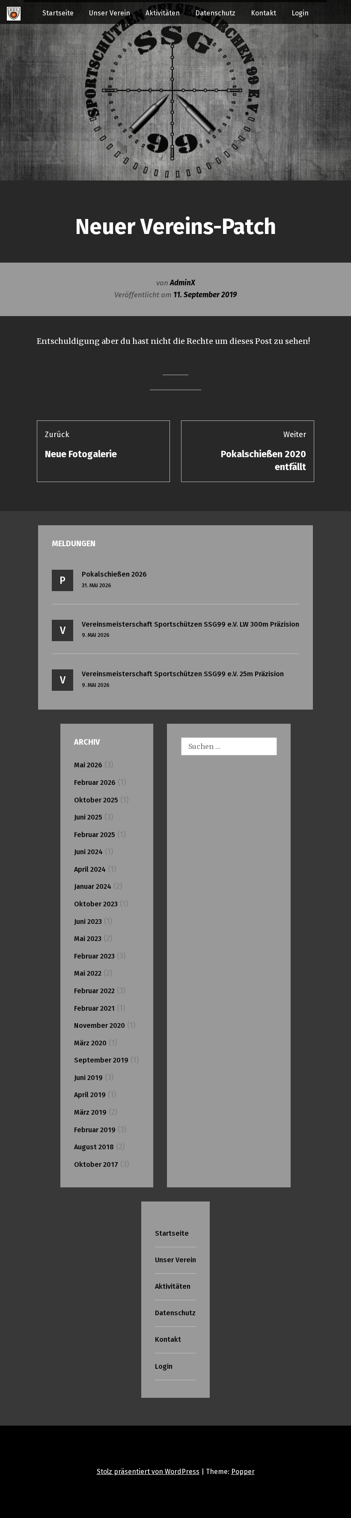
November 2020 (99, 1025)
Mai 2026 (88, 765)
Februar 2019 (95, 1130)
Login (300, 13)
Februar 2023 (94, 956)
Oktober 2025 (96, 800)
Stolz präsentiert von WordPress (148, 1472)
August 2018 (94, 1147)
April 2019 (90, 1095)
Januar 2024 (92, 886)
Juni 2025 (88, 817)
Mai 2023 (87, 939)
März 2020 (90, 1043)
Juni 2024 (88, 852)
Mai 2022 (87, 973)
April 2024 (90, 869)
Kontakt (263, 13)
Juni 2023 (88, 921)
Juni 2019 (88, 1078)
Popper (243, 1472)
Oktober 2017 (96, 1164)
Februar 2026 (95, 782)
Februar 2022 (94, 991)
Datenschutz (215, 13)
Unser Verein (109, 13)
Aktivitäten (163, 13)
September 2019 (101, 1060)
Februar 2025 (94, 835)
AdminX (182, 282)
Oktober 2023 (96, 904)
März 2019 (90, 1112)
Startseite (58, 13)
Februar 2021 (94, 1008)
